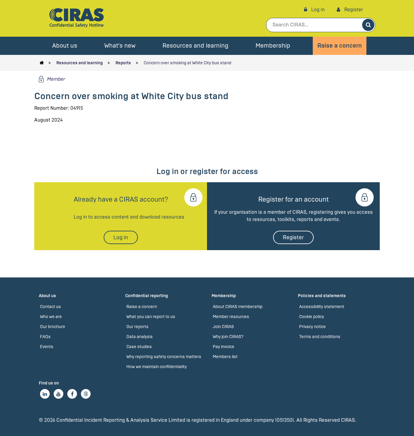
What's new (119, 45)
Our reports (137, 326)
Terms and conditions (319, 336)
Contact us (50, 306)
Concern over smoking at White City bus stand (187, 62)
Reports (123, 62)
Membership (272, 45)
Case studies (139, 346)
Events (46, 346)
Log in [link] (317, 9)
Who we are (51, 316)
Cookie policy (311, 316)
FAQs (45, 336)
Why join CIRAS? (228, 336)
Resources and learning (195, 45)
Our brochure (52, 326)
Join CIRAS (223, 326)
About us (64, 45)
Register (353, 9)
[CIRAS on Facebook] (72, 394)
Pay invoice (223, 346)
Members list (225, 356)
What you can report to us (150, 316)
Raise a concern (339, 45)
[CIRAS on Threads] (86, 394)
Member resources (231, 316)
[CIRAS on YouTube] (58, 394)
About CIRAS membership (237, 306)
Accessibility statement (321, 306)
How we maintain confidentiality (156, 366)
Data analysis (139, 336)
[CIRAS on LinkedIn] (45, 394)
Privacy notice (312, 326)
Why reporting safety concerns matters (163, 356)
